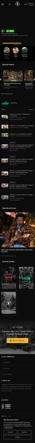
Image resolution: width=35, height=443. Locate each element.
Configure (17, 437)
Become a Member (18, 340)
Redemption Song (28, 88)
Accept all (10, 432)
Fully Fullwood (7, 88)
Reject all (24, 432)
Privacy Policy (9, 427)
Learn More (13, 103)
